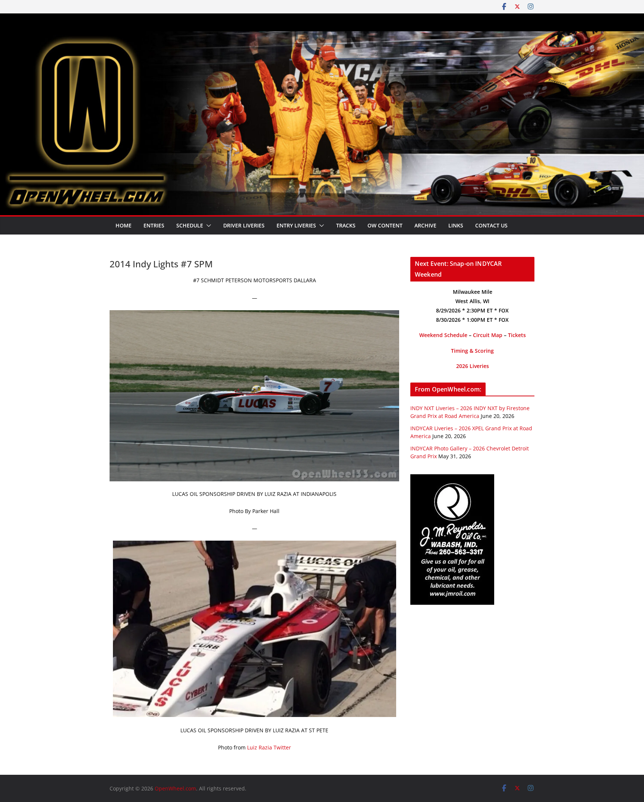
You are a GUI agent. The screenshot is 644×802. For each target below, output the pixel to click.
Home (124, 225)
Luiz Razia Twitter (269, 747)
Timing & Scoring (472, 350)
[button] (207, 225)
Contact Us (491, 225)
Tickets (517, 335)
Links (455, 225)
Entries (153, 225)
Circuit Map (487, 335)
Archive (425, 225)
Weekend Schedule (443, 335)
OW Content (384, 225)
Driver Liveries (244, 225)
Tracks (346, 225)
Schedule (189, 225)
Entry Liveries (296, 225)
